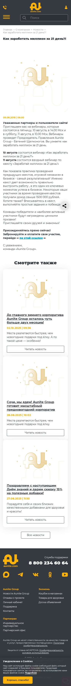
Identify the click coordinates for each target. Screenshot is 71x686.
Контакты (8, 611)
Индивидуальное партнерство (13, 624)
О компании (23, 29)
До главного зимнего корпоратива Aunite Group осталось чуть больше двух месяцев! (35, 318)
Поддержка (10, 606)
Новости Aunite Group (16, 593)
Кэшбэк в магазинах (50, 593)
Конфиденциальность (51, 650)
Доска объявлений (50, 602)
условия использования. (35, 652)
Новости (38, 29)
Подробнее (31, 673)
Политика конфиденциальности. (43, 644)
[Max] (6, 574)
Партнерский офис (14, 630)
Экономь (44, 589)
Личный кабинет (13, 602)
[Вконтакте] (35, 574)
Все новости (35, 535)
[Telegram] (21, 574)
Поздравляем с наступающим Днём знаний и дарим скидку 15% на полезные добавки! (34, 489)
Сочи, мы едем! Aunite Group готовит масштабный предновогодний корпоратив (31, 405)
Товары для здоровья (51, 597)
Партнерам (10, 618)
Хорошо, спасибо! (18, 680)
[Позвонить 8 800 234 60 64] (5, 7)
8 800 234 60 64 (48, 563)
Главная (7, 29)
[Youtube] (65, 574)
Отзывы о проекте (13, 597)
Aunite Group (11, 589)
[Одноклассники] (50, 574)
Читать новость (35, 349)
